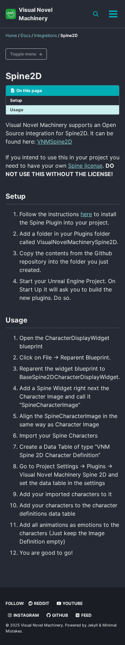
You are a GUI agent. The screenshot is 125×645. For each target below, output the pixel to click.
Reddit (41, 603)
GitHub (59, 615)
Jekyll (93, 625)
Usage (16, 109)
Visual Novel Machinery (35, 14)
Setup (16, 100)
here (86, 214)
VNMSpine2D (54, 141)
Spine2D (24, 76)
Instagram (25, 615)
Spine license (85, 165)
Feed (86, 615)
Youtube (72, 603)
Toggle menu (23, 53)
